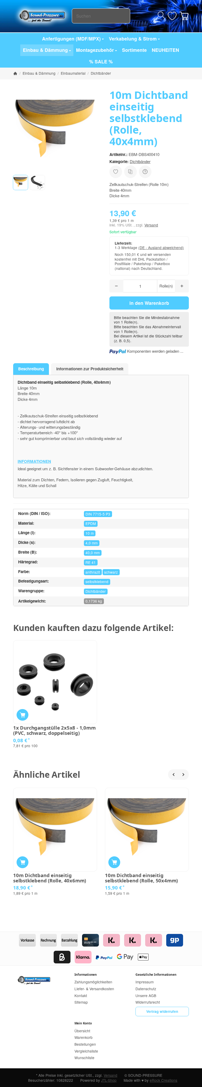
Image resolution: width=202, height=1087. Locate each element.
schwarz (111, 572)
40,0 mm (92, 552)
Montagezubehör (95, 50)
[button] (20, 182)
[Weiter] (183, 774)
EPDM (90, 523)
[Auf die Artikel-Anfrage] (115, 171)
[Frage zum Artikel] (145, 171)
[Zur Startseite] (42, 16)
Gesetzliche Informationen (155, 974)
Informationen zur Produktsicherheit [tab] (89, 369)
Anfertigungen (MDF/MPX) (71, 38)
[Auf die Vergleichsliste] (130, 171)
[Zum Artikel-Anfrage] (172, 16)
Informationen (85, 974)
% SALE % (101, 61)
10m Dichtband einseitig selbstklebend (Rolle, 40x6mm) (49, 878)
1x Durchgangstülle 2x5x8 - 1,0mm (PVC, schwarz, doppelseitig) (54, 730)
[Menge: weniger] (116, 286)
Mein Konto (83, 1023)
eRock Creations (163, 1080)
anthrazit (92, 572)
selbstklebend (96, 581)
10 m (89, 533)
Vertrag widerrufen (162, 1011)
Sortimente (134, 50)
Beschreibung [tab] (31, 369)
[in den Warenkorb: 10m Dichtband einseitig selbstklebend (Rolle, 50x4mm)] (114, 862)
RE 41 (90, 562)
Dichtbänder (140, 161)
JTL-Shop (109, 1080)
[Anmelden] (160, 16)
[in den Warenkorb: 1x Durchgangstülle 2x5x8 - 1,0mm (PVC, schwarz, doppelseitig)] (22, 715)
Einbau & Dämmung (45, 50)
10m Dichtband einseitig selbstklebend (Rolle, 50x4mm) (141, 878)
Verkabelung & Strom (133, 38)
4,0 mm (91, 542)
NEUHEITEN (165, 50)
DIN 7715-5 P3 (97, 514)
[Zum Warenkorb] (184, 16)
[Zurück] (173, 774)
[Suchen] (123, 15)
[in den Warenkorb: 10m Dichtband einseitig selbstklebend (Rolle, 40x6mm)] (22, 862)
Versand (151, 224)
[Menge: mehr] (182, 286)
